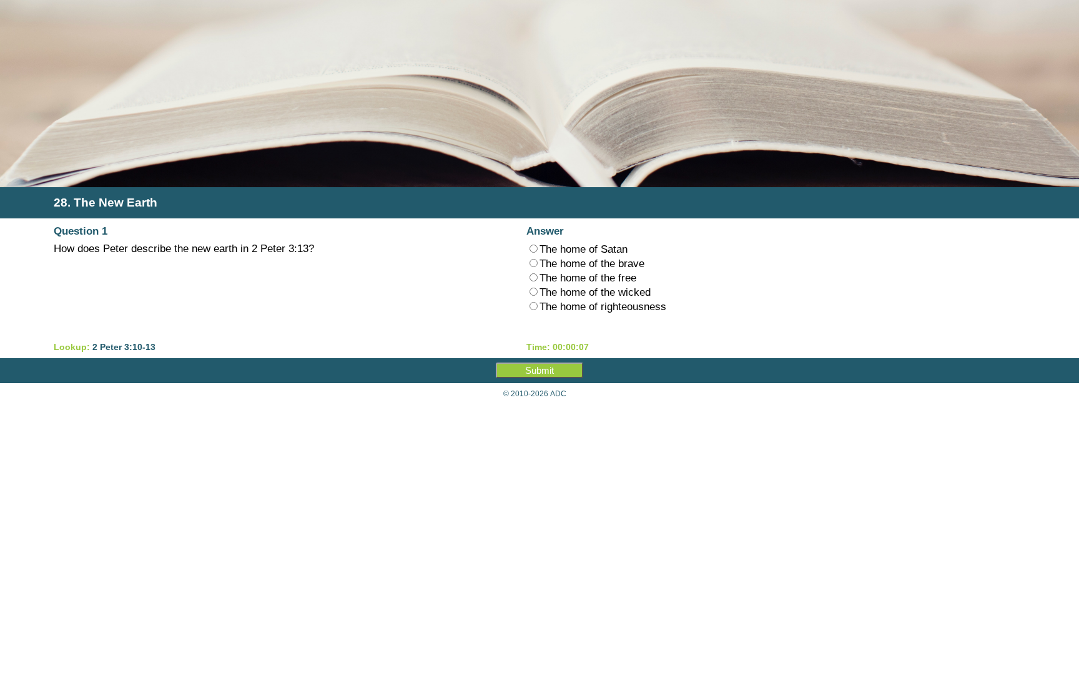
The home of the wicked (595, 292)
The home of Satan (584, 249)
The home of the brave (592, 263)
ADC (558, 393)
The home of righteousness (603, 306)
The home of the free (588, 277)
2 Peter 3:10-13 (123, 347)
